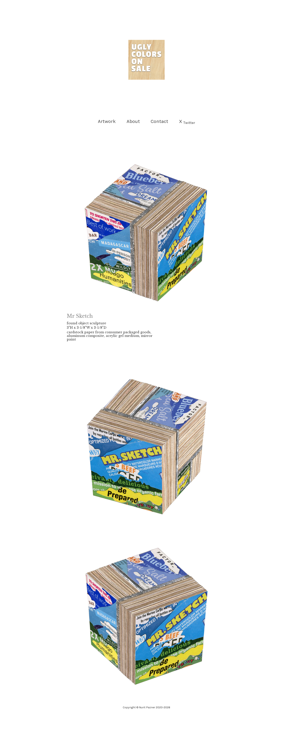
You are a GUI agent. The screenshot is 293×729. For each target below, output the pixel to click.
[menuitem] (107, 121)
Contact (159, 121)
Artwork (107, 121)
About (133, 121)
